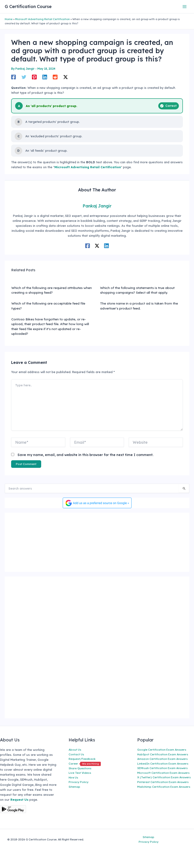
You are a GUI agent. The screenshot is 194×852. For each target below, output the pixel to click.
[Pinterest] (34, 77)
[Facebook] (13, 77)
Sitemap (74, 786)
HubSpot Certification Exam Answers (162, 754)
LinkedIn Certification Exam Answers (162, 763)
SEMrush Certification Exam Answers (162, 768)
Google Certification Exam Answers (161, 749)
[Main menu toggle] (184, 6)
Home (9, 19)
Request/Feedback (82, 759)
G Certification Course (28, 6)
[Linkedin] (44, 77)
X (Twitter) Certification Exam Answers (164, 777)
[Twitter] (24, 77)
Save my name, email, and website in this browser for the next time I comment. (85, 455)
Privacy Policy (78, 782)
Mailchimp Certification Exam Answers (163, 786)
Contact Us (76, 754)
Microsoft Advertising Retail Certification (42, 19)
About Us (75, 749)
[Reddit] (55, 77)
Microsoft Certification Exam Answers (163, 773)
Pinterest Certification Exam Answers (163, 782)
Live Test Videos (80, 773)
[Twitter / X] (65, 77)
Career (84, 763)
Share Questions (80, 768)
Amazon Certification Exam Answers (162, 759)
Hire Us (73, 777)
